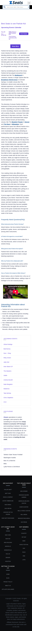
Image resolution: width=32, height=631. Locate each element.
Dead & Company (8, 497)
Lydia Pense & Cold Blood (12, 466)
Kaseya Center (23, 507)
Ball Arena (24, 514)
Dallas (8, 553)
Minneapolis (8, 550)
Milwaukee (15, 124)
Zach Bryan (8, 508)
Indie (23, 540)
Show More (15, 46)
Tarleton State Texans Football (13, 454)
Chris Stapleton (8, 397)
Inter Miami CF (8, 366)
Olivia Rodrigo (8, 344)
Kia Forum (24, 522)
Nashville (8, 546)
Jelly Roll (6, 362)
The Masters (7, 371)
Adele (5, 375)
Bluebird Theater (17, 122)
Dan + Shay (7, 353)
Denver (27, 122)
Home (3, 16)
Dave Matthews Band (8, 518)
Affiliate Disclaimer (8, 589)
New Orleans (8, 542)
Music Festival (23, 544)
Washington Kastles (10, 457)
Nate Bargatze (8, 384)
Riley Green (7, 358)
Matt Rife (8, 493)
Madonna (6, 388)
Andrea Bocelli (8, 380)
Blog (7, 578)
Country (24, 533)
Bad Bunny (7, 349)
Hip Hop (24, 537)
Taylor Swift (8, 489)
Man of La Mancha (9, 460)
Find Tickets (24, 33)
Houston (8, 561)
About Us (8, 585)
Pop (24, 548)
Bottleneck (18, 75)
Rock (23, 552)
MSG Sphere (23, 491)
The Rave (7, 124)
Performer (10, 16)
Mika (5, 463)
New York (8, 535)
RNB (24, 556)
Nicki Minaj (8, 504)
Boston (8, 538)
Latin (23, 559)
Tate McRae (7, 393)
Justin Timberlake (7, 500)
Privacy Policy (7, 581)
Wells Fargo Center (24, 510)
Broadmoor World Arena (9, 80)
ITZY (5, 402)
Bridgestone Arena (24, 518)
